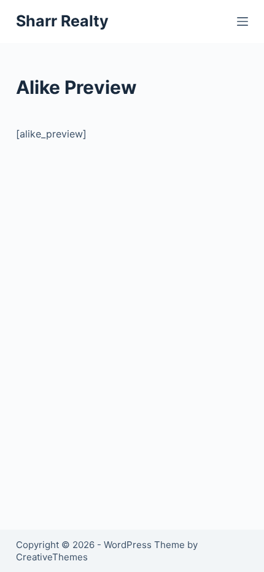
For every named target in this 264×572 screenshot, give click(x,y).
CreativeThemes (52, 557)
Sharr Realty (62, 21)
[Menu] (242, 21)
